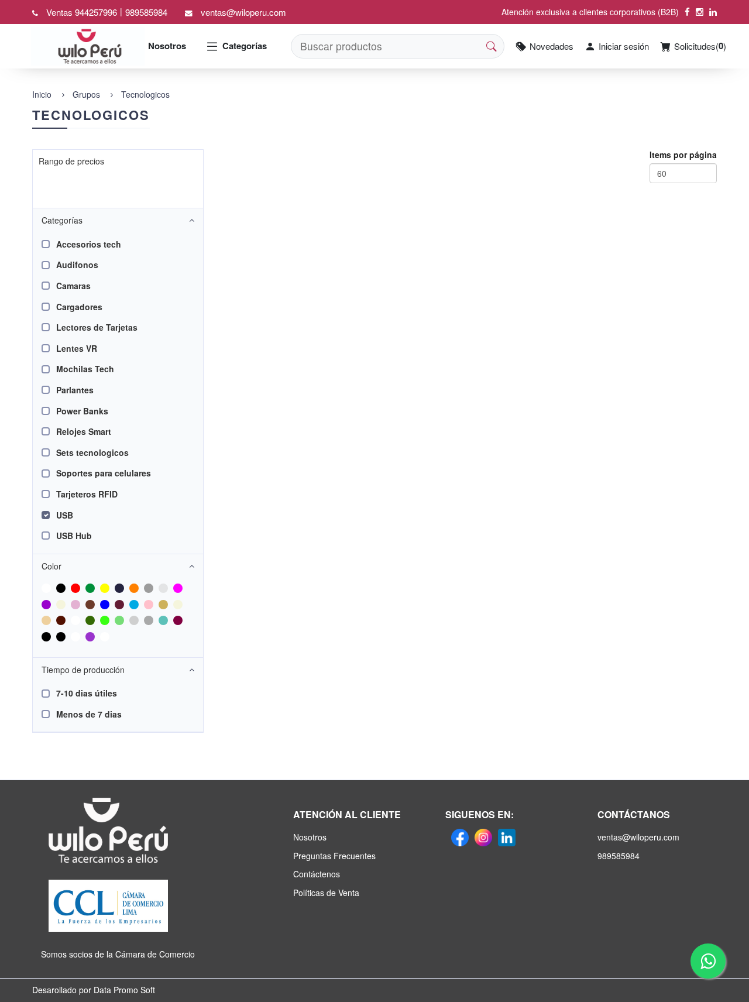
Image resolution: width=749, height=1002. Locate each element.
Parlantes (75, 390)
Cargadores (79, 307)
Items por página (683, 154)
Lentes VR (76, 348)
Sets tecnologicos (92, 452)
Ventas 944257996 (81, 12)
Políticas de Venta (326, 892)
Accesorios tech (88, 244)
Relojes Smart (83, 431)
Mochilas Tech (85, 369)
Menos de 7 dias (89, 714)
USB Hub (74, 535)
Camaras (73, 285)
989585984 (146, 12)
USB (64, 515)
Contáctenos (316, 874)
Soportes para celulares (103, 473)
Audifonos (77, 264)
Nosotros (167, 46)
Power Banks (82, 411)
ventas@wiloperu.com (243, 12)
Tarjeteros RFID (87, 494)
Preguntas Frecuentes (334, 856)
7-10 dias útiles (86, 693)
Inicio (41, 94)
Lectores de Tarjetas (97, 327)
